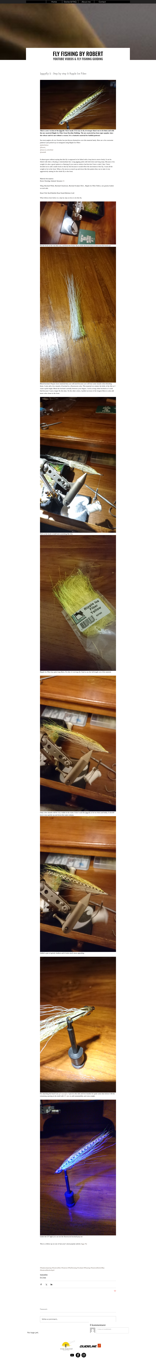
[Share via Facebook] (41, 1284)
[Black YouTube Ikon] (72, 1355)
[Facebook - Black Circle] (78, 1355)
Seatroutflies (44, 1275)
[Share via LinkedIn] (51, 1284)
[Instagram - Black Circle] (84, 1355)
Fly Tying (43, 1277)
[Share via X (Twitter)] (46, 1284)
